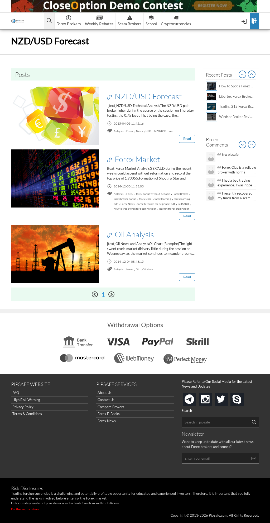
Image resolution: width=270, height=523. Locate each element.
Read (187, 138)
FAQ (15, 392)
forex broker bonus (125, 198)
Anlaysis (118, 131)
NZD (148, 131)
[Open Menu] (244, 21)
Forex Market (136, 159)
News (139, 131)
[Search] (254, 422)
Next (252, 74)
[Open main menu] (49, 21)
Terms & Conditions (27, 414)
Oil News (147, 269)
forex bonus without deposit (153, 193)
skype (243, 397)
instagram (211, 397)
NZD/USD (160, 131)
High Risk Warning (26, 400)
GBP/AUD (183, 203)
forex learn (145, 198)
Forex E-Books (109, 414)
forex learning (163, 198)
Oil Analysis (133, 234)
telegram (195, 399)
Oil (137, 269)
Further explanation (25, 509)
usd (171, 131)
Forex (129, 131)
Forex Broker (180, 193)
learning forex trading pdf (174, 208)
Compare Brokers (111, 407)
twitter (227, 397)
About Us (105, 392)
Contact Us (106, 400)
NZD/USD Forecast (147, 96)
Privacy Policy (22, 407)
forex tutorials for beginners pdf (156, 203)
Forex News (127, 203)
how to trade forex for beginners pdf (135, 208)
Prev (242, 74)
